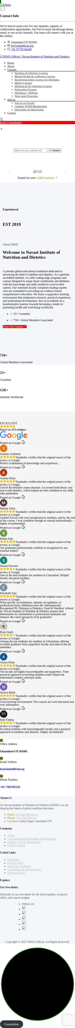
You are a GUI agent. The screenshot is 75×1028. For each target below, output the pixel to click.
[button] (9, 171)
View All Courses (13, 326)
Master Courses (23, 82)
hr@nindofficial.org (22, 45)
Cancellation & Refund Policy (24, 869)
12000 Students (45, 177)
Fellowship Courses (26, 89)
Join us (11, 99)
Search (56, 150)
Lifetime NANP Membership (31, 106)
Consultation (11, 1024)
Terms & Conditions (19, 866)
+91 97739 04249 (21, 49)
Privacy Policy (15, 862)
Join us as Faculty (25, 103)
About (10, 66)
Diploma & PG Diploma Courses (33, 86)
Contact (11, 112)
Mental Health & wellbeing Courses (35, 76)
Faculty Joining (16, 845)
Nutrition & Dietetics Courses (31, 73)
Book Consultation (11, 122)
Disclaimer (13, 859)
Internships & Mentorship (29, 109)
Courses (11, 69)
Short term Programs (26, 96)
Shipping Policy (16, 872)
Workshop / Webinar (26, 92)
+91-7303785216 (10, 786)
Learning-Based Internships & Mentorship (31, 838)
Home (10, 62)
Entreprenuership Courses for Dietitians (37, 79)
